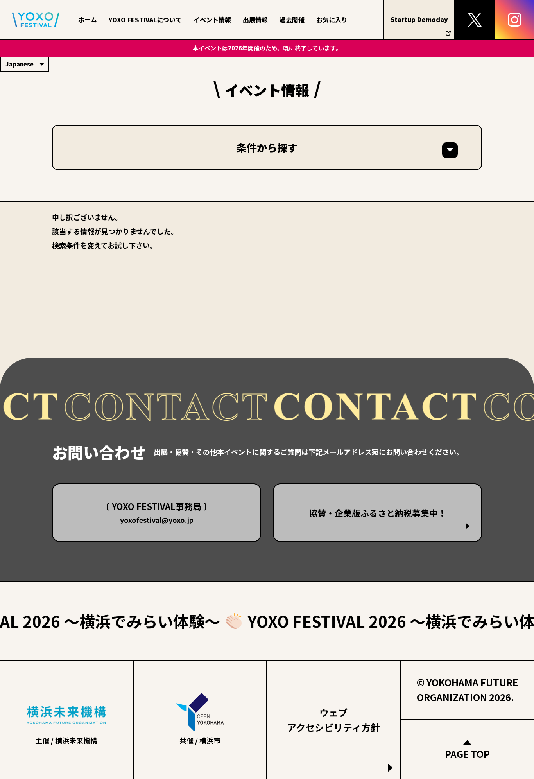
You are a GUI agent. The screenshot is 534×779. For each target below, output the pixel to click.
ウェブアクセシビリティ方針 (333, 719)
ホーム (87, 19)
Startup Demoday (419, 19)
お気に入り (332, 19)
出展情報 (255, 19)
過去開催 (292, 19)
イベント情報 (212, 19)
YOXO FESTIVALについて (145, 19)
